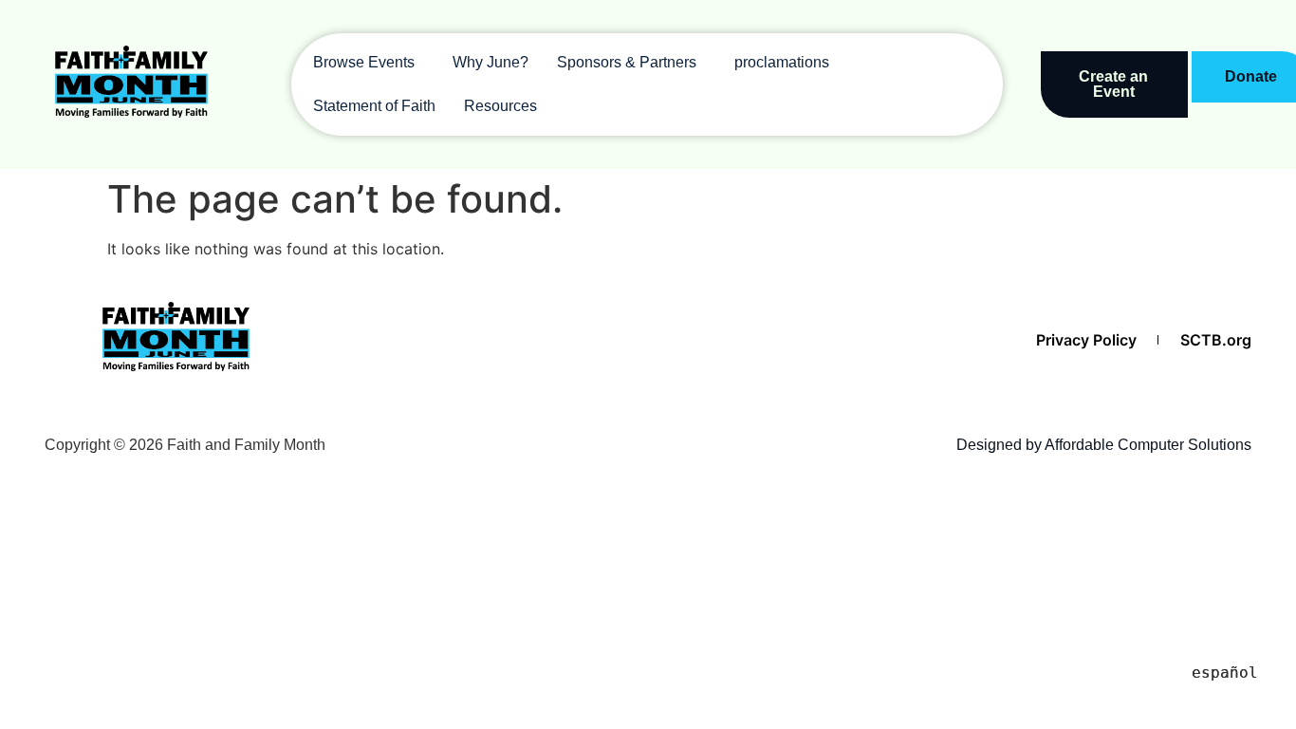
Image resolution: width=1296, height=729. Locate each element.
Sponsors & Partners (626, 62)
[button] (368, 62)
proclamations (781, 62)
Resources (500, 106)
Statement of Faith (374, 106)
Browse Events (364, 62)
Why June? (490, 62)
